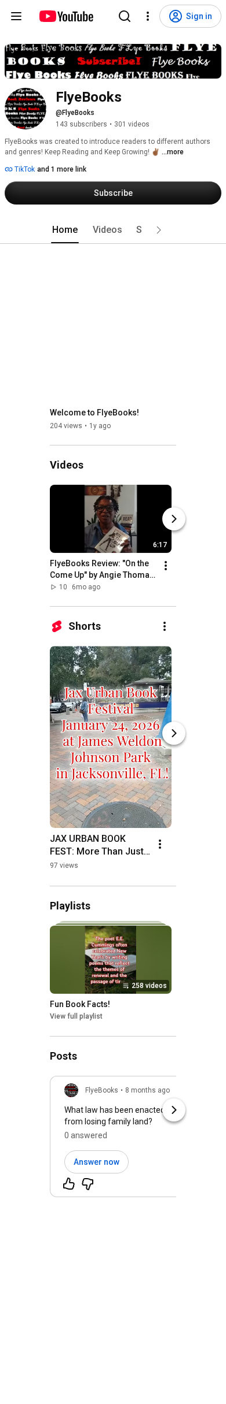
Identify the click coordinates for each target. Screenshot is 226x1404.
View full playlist (76, 1017)
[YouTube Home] (65, 16)
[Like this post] (69, 1184)
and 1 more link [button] (61, 169)
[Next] (173, 518)
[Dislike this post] (87, 1184)
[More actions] (165, 565)
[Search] (125, 16)
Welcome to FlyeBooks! (94, 412)
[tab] (65, 230)
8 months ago (147, 1090)
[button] (159, 230)
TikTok (24, 169)
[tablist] (113, 230)
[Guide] (16, 16)
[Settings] (148, 16)
